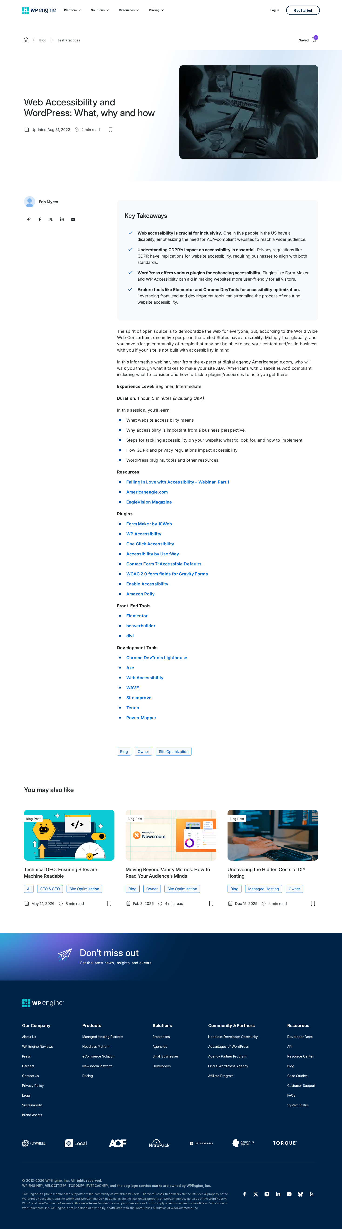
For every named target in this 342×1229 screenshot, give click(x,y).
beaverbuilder (141, 625)
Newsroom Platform (97, 1066)
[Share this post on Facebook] (39, 219)
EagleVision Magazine (149, 502)
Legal (26, 1095)
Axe (130, 667)
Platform (70, 10)
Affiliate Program (220, 1076)
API (289, 1046)
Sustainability (32, 1105)
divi (130, 635)
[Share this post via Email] (73, 219)
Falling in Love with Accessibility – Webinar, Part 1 (177, 482)
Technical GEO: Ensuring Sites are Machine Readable (60, 873)
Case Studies (297, 1076)
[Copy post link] (28, 219)
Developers (162, 1066)
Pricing (154, 10)
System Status (298, 1105)
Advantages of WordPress (228, 1046)
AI (28, 888)
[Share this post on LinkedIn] (62, 219)
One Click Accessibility (150, 543)
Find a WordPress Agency (228, 1066)
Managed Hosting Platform (102, 1037)
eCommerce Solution (98, 1056)
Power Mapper (141, 717)
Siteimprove (139, 697)
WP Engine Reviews (37, 1046)
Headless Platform (96, 1046)
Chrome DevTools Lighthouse (157, 657)
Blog (43, 40)
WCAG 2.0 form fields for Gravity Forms (167, 573)
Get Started (303, 10)
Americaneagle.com (147, 492)
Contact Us (30, 1076)
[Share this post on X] (51, 219)
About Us (29, 1037)
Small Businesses (166, 1056)
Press (26, 1056)
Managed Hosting (263, 888)
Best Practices (68, 40)
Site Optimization (173, 751)
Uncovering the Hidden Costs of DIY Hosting (267, 873)
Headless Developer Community (233, 1037)
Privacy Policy (33, 1086)
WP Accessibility (143, 533)
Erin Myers (48, 201)
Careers (28, 1066)
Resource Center (300, 1056)
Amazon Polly (140, 593)
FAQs (291, 1095)
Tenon (132, 707)
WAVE (132, 687)
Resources (127, 10)
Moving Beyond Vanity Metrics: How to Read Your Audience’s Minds (168, 873)
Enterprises (161, 1037)
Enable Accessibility (147, 583)
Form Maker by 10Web (149, 523)
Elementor (137, 615)
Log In (274, 10)
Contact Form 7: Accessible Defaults (164, 563)
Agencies (160, 1046)
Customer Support (301, 1086)
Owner (143, 751)
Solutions (98, 10)
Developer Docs (300, 1037)
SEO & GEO (50, 888)
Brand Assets (32, 1115)
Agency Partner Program (227, 1056)
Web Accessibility (145, 677)
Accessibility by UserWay (152, 553)
